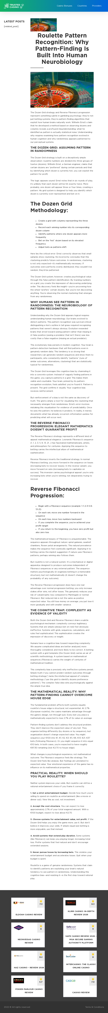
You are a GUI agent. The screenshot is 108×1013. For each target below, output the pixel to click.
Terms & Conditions (94, 1007)
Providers (96, 6)
